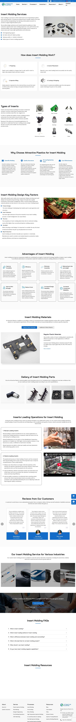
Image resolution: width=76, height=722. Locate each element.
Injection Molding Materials (52, 719)
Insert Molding (30, 707)
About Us (4, 707)
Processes (33, 4)
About (60, 4)
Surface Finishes (49, 714)
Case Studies (49, 709)
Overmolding (30, 709)
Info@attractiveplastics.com (59, 1)
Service (24, 4)
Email (74, 497)
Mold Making (16, 709)
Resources (52, 4)
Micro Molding (30, 712)
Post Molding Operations (18, 714)
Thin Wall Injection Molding (33, 719)
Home (17, 4)
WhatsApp (73, 503)
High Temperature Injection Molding (35, 714)
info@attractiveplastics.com (43, 607)
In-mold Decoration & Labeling (34, 716)
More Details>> (47, 348)
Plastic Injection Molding (18, 707)
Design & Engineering (18, 712)
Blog (47, 707)
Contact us (68, 4)
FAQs (47, 712)
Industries (42, 4)
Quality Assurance (6, 709)
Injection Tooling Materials (52, 716)
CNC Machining (16, 716)
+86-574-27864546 (66, 720)
